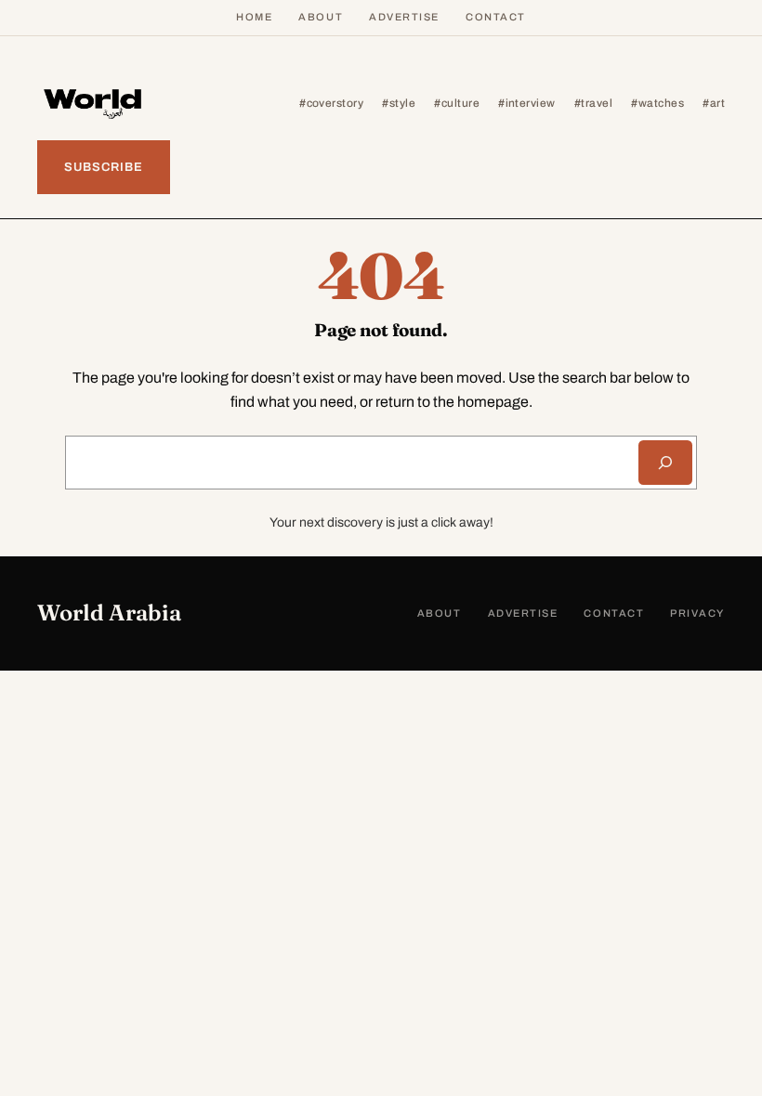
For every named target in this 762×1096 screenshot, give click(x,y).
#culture (457, 103)
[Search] (665, 462)
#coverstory (331, 103)
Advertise (404, 16)
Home (254, 16)
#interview (527, 103)
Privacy (697, 613)
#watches (657, 103)
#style (398, 103)
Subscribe (103, 167)
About (320, 16)
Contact (496, 16)
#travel (593, 103)
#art (714, 103)
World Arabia (109, 612)
